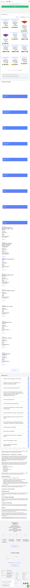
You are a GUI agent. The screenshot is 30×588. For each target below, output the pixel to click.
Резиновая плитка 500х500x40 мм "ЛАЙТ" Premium (24, 60)
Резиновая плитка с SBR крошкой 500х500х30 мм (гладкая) (15, 23)
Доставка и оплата (25, 572)
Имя (6, 556)
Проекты (17, 577)
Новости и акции (18, 579)
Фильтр (15, 6)
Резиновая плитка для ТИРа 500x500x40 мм (24, 35)
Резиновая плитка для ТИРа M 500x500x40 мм (5, 48)
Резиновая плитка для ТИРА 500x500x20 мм (24, 48)
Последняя (20, 70)
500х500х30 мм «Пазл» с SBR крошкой (5, 40)
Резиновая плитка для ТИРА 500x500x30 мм (15, 48)
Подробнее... (4, 239)
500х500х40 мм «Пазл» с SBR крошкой (15, 35)
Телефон (17, 556)
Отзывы (17, 578)
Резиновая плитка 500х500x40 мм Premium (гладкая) (5, 61)
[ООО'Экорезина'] (2, 1)
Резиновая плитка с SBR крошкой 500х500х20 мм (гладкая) (5, 23)
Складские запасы (25, 579)
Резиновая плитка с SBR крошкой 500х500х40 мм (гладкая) (24, 26)
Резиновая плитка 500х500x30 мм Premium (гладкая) (15, 61)
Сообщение (7, 558)
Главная (17, 572)
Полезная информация (24, 574)
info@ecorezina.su (9, 571)
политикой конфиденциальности (17, 562)
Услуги (17, 576)
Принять (6, 585)
